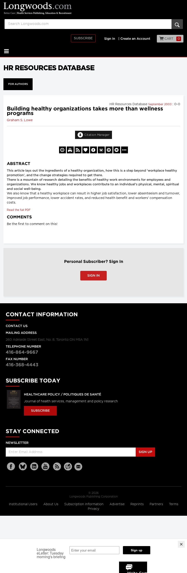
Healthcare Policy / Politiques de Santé (62, 394)
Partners (157, 504)
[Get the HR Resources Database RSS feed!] (78, 150)
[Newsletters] (78, 466)
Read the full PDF (19, 210)
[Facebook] (11, 466)
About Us (51, 504)
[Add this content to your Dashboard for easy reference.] (85, 150)
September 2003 (160, 104)
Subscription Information (84, 504)
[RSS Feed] (57, 466)
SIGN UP (145, 452)
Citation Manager (96, 134)
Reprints (137, 504)
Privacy (93, 508)
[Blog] (68, 469)
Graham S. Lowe (20, 120)
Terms (173, 504)
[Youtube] (45, 466)
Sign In (93, 275)
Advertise (117, 504)
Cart (172, 38)
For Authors (18, 84)
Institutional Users (23, 504)
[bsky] (22, 466)
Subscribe (83, 38)
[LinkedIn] (34, 466)
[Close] (181, 544)
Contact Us (17, 326)
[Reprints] (62, 150)
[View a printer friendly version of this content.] (70, 150)
